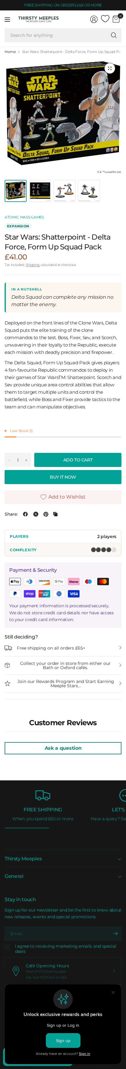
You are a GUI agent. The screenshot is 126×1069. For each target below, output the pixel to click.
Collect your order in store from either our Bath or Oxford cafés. (65, 665)
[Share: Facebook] (25, 514)
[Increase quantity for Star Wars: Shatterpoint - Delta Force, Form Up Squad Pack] (26, 460)
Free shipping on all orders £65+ (51, 648)
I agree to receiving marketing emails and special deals (65, 949)
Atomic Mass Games (24, 217)
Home (10, 52)
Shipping (33, 265)
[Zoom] (109, 68)
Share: (11, 514)
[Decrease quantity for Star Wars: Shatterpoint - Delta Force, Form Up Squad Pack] (9, 460)
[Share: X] (36, 514)
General (14, 876)
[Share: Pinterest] (46, 514)
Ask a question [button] (63, 748)
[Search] (113, 35)
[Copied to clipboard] (55, 514)
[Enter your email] (115, 934)
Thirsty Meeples (23, 859)
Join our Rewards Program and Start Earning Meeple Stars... (65, 683)
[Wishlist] (105, 19)
